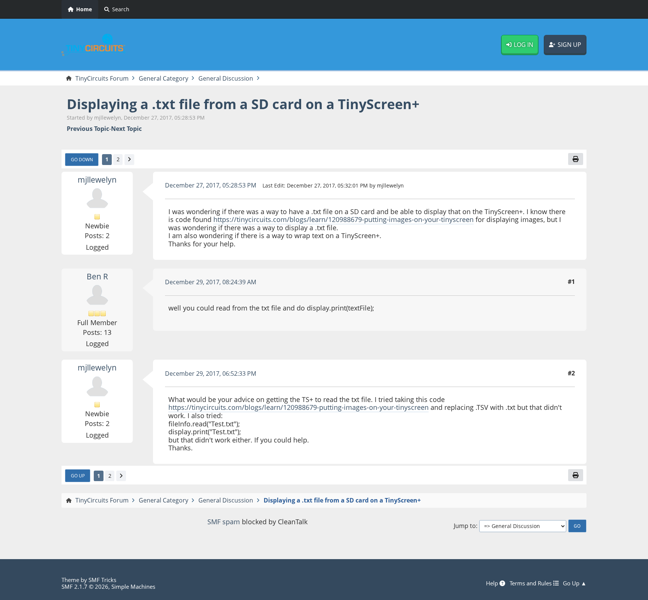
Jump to (465, 526)
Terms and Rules (531, 583)
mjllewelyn (97, 179)
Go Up (78, 475)
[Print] (575, 159)
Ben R (97, 276)
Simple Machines (133, 586)
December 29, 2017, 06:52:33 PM (210, 373)
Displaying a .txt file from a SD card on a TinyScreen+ (243, 104)
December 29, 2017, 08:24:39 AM (210, 282)
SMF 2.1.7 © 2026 (85, 586)
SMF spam (223, 521)
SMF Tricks (102, 580)
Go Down (82, 159)
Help (493, 583)
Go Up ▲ (574, 583)
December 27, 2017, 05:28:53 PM (210, 185)
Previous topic (88, 128)
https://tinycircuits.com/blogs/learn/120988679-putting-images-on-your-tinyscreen (343, 219)
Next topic (126, 128)
